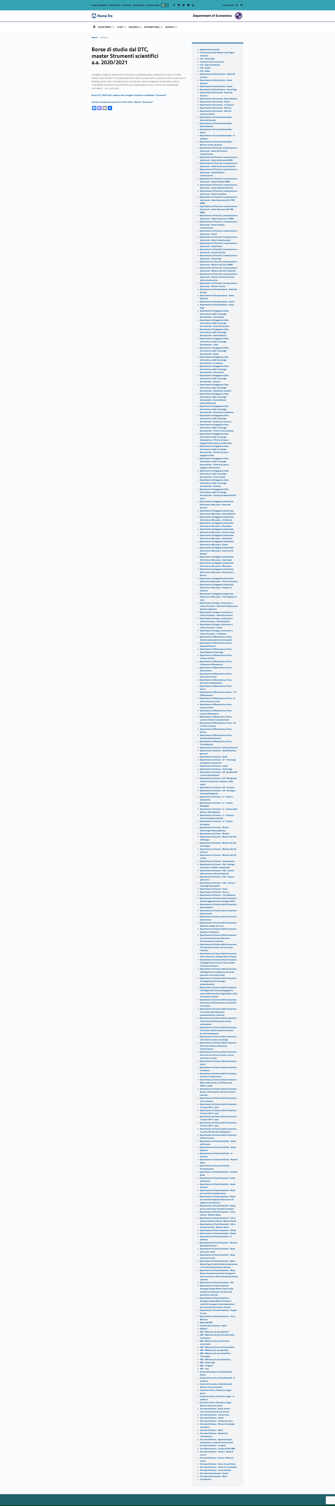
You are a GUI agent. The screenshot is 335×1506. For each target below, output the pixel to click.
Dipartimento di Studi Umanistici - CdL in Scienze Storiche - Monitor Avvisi (217, 1226)
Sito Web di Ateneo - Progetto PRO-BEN (217, 1448)
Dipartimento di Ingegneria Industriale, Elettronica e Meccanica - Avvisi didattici (217, 512)
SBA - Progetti (206, 1365)
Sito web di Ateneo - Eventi (212, 1417)
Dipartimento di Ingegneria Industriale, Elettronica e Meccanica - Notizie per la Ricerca (217, 572)
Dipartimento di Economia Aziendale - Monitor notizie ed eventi (216, 143)
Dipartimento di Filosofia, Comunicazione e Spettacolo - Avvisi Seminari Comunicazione (219, 224)
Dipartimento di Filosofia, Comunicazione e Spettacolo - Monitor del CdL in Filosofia (219, 269)
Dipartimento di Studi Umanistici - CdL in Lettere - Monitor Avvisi (217, 1213)
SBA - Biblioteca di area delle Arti (214, 1331)
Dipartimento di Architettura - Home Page (218, 89)
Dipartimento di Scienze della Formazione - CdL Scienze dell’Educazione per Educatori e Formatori (219, 1002)
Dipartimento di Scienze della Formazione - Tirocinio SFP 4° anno (219, 1118)
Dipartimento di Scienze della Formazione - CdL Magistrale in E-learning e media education (219, 981)
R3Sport (203, 1328)
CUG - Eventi (205, 67)
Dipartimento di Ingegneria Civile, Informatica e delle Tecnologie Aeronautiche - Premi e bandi (214, 473)
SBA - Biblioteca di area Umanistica (215, 1359)
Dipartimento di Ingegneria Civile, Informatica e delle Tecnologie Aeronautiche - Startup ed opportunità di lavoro (218, 494)
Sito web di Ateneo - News (211, 1430)
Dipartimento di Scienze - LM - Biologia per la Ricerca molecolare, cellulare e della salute (218, 781)
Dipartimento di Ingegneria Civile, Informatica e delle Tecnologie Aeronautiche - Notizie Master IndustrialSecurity (214, 398)
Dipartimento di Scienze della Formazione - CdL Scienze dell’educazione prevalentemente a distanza (219, 1012)
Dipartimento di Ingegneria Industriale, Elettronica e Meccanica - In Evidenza (217, 518)
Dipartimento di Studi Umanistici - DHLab (218, 1230)
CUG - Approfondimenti (210, 64)
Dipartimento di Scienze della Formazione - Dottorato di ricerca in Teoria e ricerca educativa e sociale (219, 1055)
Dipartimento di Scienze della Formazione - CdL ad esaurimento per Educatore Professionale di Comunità (219, 938)
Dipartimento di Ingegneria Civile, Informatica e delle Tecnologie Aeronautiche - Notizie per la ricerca (215, 418)
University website (99, 5)
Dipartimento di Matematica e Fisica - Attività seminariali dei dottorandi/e (216, 638)
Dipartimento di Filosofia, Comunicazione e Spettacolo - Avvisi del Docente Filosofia (219, 165)
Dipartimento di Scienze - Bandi (213, 756)
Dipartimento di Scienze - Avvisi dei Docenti (219, 747)
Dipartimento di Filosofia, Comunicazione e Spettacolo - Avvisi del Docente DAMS (219, 159)
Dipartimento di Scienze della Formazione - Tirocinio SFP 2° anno (219, 1106)
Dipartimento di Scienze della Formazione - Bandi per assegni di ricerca (219, 924)
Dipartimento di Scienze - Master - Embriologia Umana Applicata (215, 829)
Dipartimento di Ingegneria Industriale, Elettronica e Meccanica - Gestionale (217, 558)
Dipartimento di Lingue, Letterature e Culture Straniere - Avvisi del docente (216, 614)
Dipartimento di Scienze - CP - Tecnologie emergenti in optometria (218, 761)
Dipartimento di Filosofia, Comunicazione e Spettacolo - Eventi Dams (219, 245)
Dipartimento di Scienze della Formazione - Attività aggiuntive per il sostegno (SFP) (219, 900)
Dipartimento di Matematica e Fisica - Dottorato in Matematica (216, 681)
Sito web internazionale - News (213, 1476)
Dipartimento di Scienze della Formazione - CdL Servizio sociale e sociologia (219, 1038)
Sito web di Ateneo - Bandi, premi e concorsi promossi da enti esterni (215, 1410)
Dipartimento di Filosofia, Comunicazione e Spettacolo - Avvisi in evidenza (219, 192)
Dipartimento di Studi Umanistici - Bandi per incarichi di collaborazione (217, 1192)
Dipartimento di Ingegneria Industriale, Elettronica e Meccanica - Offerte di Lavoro (219, 580)
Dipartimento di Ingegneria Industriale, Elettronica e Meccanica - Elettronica (217, 537)
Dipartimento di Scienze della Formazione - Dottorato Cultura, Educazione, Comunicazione (219, 1045)
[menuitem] (94, 27)
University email (152, 5)
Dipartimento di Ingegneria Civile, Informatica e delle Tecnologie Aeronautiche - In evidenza (214, 360)
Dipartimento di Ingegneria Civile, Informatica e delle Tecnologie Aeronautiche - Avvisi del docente (214, 323)
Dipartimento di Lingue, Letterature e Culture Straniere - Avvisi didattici (216, 620)
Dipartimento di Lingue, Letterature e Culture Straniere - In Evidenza (216, 632)
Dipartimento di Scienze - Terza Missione (217, 895)
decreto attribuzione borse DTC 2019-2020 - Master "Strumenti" (122, 102)
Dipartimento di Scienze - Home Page (216, 769)
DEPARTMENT (104, 27)
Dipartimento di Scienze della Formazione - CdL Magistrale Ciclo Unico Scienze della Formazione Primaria (219, 962)
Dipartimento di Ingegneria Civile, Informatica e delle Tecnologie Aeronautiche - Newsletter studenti (215, 387)
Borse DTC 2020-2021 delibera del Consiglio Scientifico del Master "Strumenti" (129, 95)
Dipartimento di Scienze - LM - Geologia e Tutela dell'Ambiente (218, 792)
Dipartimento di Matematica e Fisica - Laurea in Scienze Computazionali (216, 718)
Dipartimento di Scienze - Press (213, 889)
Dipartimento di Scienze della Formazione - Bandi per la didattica (219, 930)
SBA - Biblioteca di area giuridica (214, 1350)
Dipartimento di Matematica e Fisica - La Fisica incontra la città (217, 700)
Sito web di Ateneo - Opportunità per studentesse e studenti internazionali (216, 1441)
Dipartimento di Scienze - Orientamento (217, 861)
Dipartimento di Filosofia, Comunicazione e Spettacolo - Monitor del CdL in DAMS (219, 263)
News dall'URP (206, 1322)
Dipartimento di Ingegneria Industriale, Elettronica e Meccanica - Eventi (217, 543)
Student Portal (114, 5)
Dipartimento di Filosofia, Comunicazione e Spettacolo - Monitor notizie (219, 285)
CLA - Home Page (207, 58)
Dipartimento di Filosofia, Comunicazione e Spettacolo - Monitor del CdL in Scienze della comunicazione (219, 277)
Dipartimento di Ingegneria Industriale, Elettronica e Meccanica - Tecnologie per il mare (218, 596)
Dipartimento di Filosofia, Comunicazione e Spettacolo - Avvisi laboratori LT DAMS (219, 217)
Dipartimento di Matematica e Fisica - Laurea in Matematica (216, 712)
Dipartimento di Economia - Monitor (215, 107)
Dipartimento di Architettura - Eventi (216, 86)
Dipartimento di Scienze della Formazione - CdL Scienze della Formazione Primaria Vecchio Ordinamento (219, 1030)
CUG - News (205, 71)
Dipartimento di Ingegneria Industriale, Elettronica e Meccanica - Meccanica (217, 564)
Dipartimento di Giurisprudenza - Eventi (217, 301)
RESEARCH (134, 27)
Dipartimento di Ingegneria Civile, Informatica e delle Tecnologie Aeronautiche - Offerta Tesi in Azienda (216, 427)
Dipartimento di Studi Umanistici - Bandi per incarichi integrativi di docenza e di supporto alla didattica (217, 1199)
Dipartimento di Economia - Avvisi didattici (218, 98)
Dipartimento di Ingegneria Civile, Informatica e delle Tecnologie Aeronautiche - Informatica (214, 369)
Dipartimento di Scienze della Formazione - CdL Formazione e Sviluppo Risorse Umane (219, 955)
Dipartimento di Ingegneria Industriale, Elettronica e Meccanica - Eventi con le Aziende (217, 550)
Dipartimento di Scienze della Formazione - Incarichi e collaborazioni (219, 1075)
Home (94, 37)
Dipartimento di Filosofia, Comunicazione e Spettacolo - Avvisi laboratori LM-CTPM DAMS (219, 200)
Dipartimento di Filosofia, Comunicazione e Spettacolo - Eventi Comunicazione (219, 239)
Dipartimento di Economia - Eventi (215, 101)
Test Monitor (205, 1479)
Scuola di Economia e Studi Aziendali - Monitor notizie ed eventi (216, 1386)
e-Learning (126, 5)
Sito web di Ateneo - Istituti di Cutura (216, 1421)
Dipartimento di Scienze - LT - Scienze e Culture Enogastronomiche (217, 817)
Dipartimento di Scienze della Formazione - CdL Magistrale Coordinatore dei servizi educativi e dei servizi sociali (219, 972)
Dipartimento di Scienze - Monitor (215, 833)
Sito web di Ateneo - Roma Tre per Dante (217, 1464)
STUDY (120, 27)
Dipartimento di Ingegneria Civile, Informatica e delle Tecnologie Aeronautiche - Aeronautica (214, 313)
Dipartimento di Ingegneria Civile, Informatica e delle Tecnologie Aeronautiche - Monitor (214, 378)
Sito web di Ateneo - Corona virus (214, 1414)
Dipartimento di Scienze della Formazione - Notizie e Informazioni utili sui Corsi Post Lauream (219, 1092)
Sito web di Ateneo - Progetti (213, 1445)
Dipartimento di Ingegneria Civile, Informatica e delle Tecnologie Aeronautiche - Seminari (214, 483)
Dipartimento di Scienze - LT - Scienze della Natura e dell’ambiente (218, 811)
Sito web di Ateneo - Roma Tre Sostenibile (218, 1467)
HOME (94, 27)
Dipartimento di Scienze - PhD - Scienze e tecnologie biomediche (218, 884)
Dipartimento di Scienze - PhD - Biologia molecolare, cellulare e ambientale (217, 866)
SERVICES (169, 27)
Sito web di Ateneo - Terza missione (215, 1470)
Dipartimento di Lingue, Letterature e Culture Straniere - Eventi (216, 626)
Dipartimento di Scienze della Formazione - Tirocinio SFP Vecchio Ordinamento (219, 1130)
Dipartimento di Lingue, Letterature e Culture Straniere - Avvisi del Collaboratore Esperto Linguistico (219, 606)
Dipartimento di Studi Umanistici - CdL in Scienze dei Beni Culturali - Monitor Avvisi (218, 1220)
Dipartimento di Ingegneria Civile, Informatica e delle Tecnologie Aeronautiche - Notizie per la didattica (217, 409)
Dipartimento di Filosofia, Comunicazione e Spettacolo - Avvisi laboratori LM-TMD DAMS (219, 209)
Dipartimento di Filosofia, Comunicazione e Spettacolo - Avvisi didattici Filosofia (219, 186)
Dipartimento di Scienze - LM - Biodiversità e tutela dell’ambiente (218, 774)
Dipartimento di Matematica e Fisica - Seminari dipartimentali (216, 737)
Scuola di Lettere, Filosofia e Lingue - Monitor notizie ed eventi (216, 1404)
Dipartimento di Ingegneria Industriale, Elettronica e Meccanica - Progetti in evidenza (217, 587)
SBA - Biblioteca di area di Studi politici (217, 1347)
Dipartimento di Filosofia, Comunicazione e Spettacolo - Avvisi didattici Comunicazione (219, 172)
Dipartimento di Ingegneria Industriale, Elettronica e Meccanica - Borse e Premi (217, 531)
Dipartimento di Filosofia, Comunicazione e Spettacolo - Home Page (219, 257)
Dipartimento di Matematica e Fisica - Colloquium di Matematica (216, 663)
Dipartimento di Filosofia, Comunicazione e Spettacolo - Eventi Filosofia (219, 251)
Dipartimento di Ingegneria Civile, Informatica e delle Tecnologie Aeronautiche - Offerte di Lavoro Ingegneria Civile (214, 451)
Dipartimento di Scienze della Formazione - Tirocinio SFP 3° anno (219, 1112)
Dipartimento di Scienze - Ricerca (214, 892)
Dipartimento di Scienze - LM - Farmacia (217, 787)
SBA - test (204, 1368)
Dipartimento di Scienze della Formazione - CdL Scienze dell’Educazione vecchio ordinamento (219, 1021)
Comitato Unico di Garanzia (212, 61)
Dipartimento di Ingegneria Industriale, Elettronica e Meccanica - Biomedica (217, 524)
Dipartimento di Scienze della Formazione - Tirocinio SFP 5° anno (219, 1124)
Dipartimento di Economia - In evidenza (217, 104)
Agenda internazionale (210, 49)
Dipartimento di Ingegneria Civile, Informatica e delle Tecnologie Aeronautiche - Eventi (214, 350)
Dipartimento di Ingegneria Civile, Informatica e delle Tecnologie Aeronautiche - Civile (214, 341)
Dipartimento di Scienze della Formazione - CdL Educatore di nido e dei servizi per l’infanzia (219, 947)
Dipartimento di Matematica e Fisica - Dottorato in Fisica (216, 675)
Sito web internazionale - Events (214, 1473)
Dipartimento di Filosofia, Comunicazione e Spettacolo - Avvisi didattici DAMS (219, 180)
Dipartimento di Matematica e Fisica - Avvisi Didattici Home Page (216, 651)
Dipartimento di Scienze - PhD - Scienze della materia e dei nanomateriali (217, 872)
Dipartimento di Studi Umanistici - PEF (217, 1282)
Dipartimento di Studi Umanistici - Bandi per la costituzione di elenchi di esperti (217, 1207)
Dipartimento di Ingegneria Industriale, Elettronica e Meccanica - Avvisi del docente (217, 504)
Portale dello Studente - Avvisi (213, 1325)
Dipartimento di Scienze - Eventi (214, 766)
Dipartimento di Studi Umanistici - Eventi (218, 1233)
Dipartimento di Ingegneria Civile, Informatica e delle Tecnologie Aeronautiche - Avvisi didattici (214, 332)
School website (138, 5)
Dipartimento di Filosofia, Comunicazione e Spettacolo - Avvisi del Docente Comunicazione (219, 151)
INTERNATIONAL (152, 27)
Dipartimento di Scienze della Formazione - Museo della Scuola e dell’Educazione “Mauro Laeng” (219, 1082)
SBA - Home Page (207, 1362)
